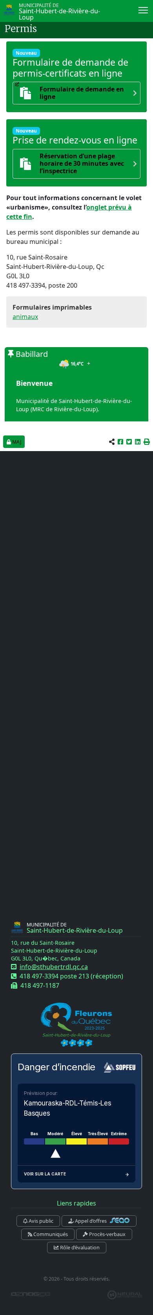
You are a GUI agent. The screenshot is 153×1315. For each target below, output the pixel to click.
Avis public (40, 1220)
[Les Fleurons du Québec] (76, 1025)
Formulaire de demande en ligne (82, 93)
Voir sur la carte (45, 1174)
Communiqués (50, 1234)
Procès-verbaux (107, 1234)
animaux (25, 316)
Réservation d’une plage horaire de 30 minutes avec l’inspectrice (82, 163)
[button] (147, 441)
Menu (143, 9)
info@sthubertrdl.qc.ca (54, 966)
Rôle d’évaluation (79, 1247)
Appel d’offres (91, 1220)
